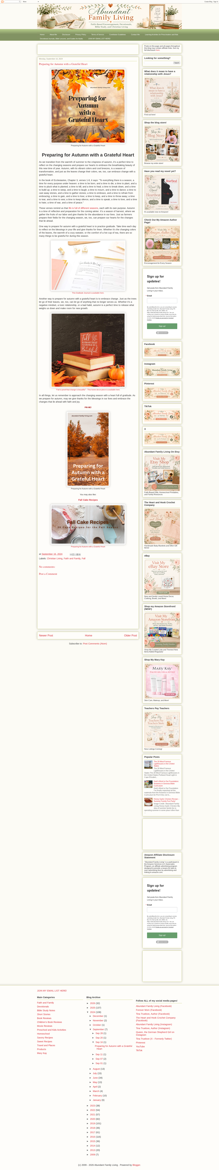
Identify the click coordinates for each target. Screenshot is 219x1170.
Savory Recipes (45, 1037)
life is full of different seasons (83, 208)
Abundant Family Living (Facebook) (154, 1006)
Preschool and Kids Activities (51, 1030)
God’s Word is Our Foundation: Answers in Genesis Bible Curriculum (166, 783)
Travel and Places (46, 1045)
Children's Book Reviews (49, 1022)
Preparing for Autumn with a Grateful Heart (88, 547)
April (95, 1086)
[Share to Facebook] (77, 554)
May (95, 1082)
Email (149, 296)
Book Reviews (44, 1018)
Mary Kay (42, 1053)
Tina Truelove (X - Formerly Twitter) (154, 1038)
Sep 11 (99, 1054)
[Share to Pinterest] (79, 554)
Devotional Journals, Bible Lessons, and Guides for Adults (61, 39)
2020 (93, 1119)
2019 (93, 1123)
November (98, 1020)
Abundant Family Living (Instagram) (154, 1024)
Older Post (130, 635)
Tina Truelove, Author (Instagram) (153, 1028)
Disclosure (66, 34)
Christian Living (54, 558)
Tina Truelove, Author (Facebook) (153, 1014)
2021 (93, 1114)
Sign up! (162, 326)
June (95, 1078)
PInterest (140, 1042)
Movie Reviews (44, 1026)
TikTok (139, 1050)
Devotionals (43, 1006)
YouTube (140, 1046)
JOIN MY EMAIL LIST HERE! (99, 39)
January (97, 1100)
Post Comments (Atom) (95, 643)
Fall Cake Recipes (88, 500)
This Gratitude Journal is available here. (88, 293)
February (98, 1095)
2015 (93, 1141)
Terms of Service (97, 34)
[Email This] (71, 554)
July (95, 1073)
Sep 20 (99, 1037)
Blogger (136, 1165)
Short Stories (43, 1014)
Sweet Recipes (44, 1041)
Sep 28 (99, 1033)
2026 (93, 1003)
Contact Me (135, 34)
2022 (93, 1110)
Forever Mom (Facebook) (149, 1010)
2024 (93, 1012)
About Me (53, 34)
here (157, 50)
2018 (93, 1128)
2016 (93, 1137)
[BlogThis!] (73, 554)
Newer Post (46, 635)
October (97, 1025)
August (97, 1069)
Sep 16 (99, 1042)
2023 (93, 1105)
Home (42, 34)
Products (41, 1049)
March (96, 1091)
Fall (83, 558)
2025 (93, 1007)
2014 (93, 1145)
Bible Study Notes (46, 1010)
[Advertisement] (65, 48)
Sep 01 (99, 1063)
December (98, 1016)
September (99, 1029)
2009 (93, 1154)
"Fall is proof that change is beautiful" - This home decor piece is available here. (88, 390)
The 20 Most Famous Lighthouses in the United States (164, 764)
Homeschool (43, 1033)
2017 (93, 1132)
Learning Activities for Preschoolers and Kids (161, 34)
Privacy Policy (80, 34)
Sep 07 (99, 1059)
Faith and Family (72, 558)
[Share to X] (75, 554)
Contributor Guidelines (117, 34)
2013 (93, 1150)
